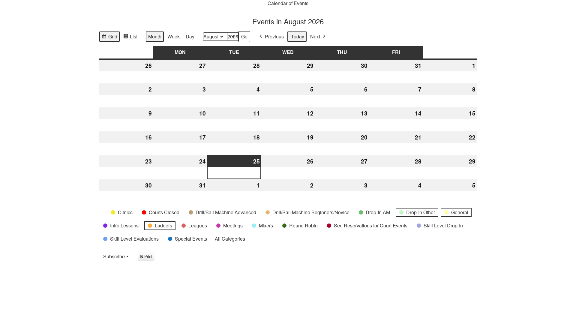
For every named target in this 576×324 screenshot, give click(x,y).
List (130, 37)
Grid (109, 37)
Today (297, 36)
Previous (274, 36)
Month (154, 36)
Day (190, 36)
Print (146, 257)
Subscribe (114, 256)
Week (173, 36)
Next (315, 36)
